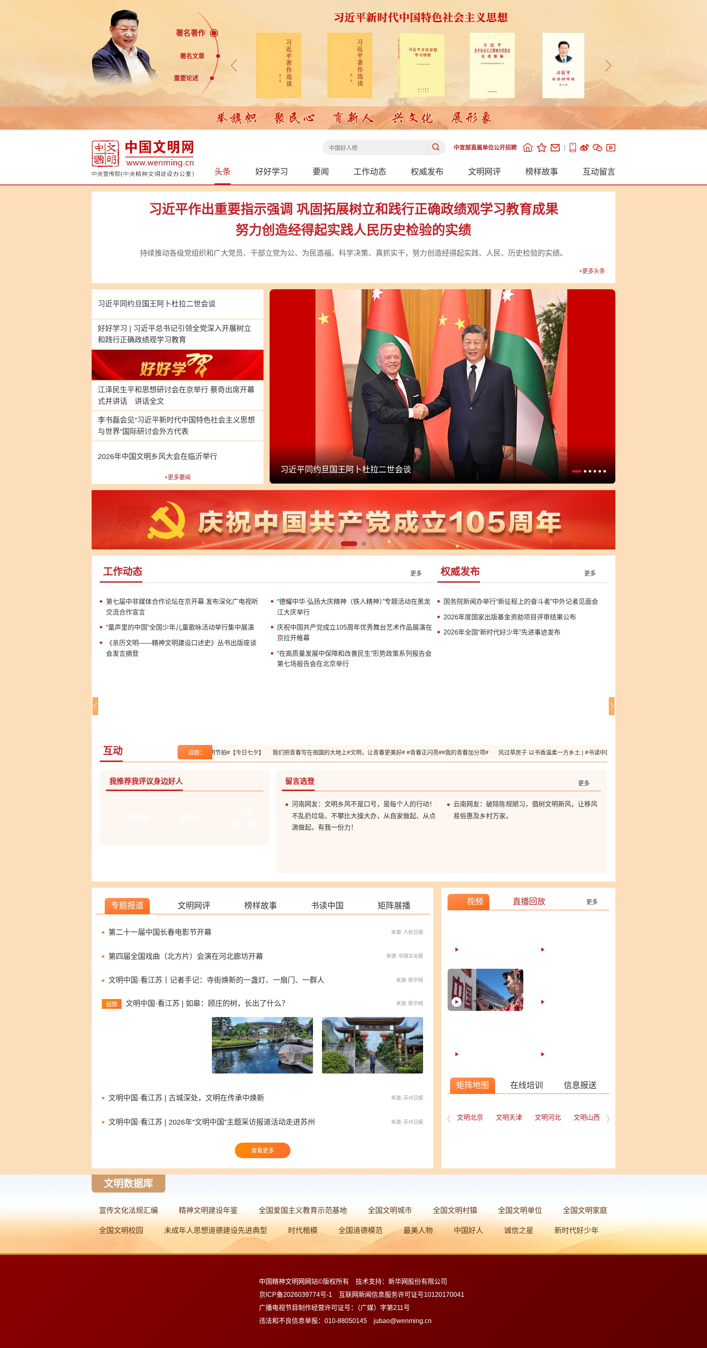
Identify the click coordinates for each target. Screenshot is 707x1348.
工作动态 (370, 171)
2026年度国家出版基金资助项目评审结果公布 (510, 617)
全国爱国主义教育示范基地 (303, 1210)
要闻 (321, 171)
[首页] (528, 147)
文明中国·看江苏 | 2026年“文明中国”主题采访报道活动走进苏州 (211, 1122)
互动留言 (599, 171)
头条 (222, 171)
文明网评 (484, 171)
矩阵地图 (472, 1085)
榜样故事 (541, 171)
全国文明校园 (121, 1230)
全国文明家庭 (585, 1210)
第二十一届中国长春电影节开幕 (160, 932)
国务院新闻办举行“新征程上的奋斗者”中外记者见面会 (521, 601)
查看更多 (262, 1150)
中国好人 (468, 1230)
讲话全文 (149, 401)
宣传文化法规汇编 (128, 1210)
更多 (416, 573)
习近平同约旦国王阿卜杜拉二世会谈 (157, 304)
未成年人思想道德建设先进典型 (215, 1230)
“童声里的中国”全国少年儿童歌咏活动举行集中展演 (180, 627)
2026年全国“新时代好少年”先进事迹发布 (502, 632)
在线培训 (526, 1085)
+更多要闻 (177, 477)
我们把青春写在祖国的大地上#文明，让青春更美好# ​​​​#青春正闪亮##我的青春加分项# (344, 752)
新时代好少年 (576, 1230)
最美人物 (418, 1230)
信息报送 (580, 1085)
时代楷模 (302, 1230)
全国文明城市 (390, 1210)
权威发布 (427, 171)
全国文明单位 (520, 1210)
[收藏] (542, 147)
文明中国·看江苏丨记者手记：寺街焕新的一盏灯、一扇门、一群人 (216, 980)
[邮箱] (555, 147)
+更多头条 (592, 271)
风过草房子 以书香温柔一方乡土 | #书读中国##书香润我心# (536, 752)
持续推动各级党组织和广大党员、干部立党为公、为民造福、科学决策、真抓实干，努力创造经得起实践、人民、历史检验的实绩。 (353, 253)
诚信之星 (519, 1230)
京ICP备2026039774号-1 (295, 1294)
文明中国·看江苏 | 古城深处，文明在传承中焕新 (186, 1098)
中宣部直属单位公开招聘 (485, 147)
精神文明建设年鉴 (208, 1210)
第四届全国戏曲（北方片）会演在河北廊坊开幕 (185, 956)
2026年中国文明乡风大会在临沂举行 (157, 456)
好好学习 (271, 171)
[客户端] (573, 147)
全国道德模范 (360, 1230)
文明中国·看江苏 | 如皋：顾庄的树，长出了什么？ (207, 1003)
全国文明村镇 (455, 1210)
